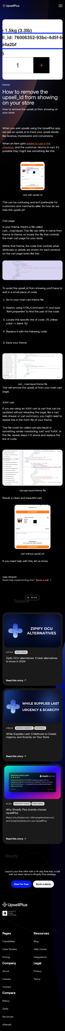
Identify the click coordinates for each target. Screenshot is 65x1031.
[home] (11, 5)
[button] (59, 5)
